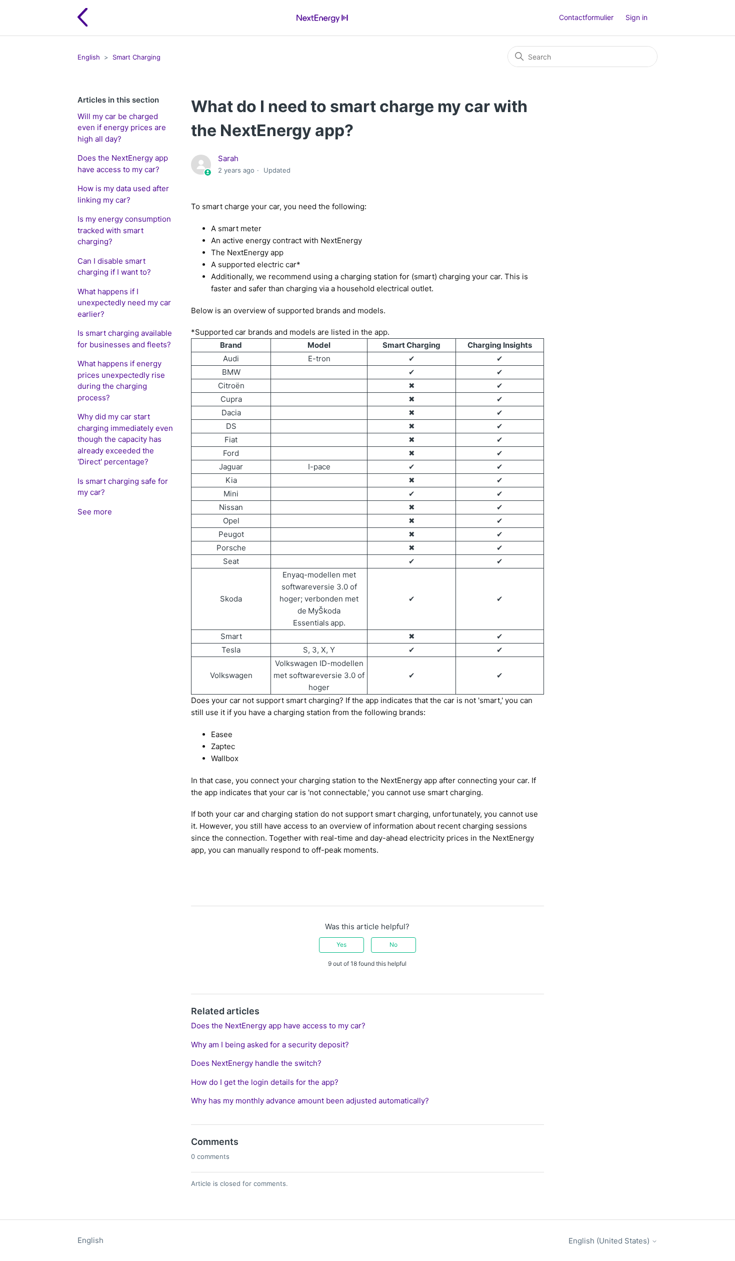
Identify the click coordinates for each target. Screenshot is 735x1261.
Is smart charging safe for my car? (123, 486)
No (394, 944)
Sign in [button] (637, 17)
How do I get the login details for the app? (264, 1082)
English (89, 57)
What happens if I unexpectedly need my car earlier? (124, 303)
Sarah (228, 158)
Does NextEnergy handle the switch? (256, 1063)
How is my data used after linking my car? (123, 194)
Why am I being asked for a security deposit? (270, 1044)
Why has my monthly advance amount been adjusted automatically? (310, 1100)
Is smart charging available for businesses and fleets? (125, 338)
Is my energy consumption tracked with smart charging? (124, 230)
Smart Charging (136, 57)
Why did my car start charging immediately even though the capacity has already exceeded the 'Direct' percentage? (125, 439)
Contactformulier (586, 17)
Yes (341, 944)
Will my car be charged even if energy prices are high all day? (122, 128)
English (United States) (610, 1240)
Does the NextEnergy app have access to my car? (123, 163)
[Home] (322, 18)
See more (95, 511)
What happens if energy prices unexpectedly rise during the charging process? (121, 380)
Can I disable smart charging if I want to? (114, 266)
